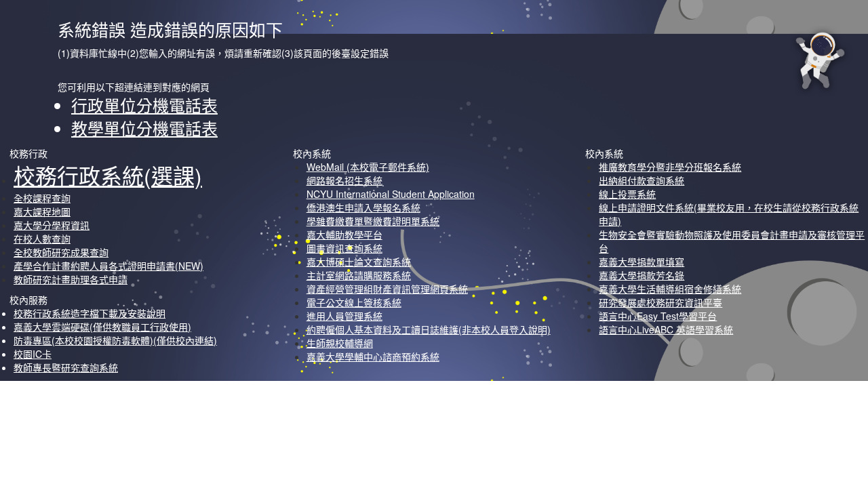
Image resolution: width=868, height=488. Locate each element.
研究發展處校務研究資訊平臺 (660, 302)
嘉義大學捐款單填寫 (641, 261)
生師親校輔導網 (340, 343)
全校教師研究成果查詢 (61, 252)
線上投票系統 (627, 194)
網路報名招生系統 (344, 180)
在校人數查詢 (42, 238)
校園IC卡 (33, 354)
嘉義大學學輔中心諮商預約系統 (373, 356)
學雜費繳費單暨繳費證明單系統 (373, 221)
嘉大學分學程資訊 (52, 225)
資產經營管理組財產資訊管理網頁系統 (387, 289)
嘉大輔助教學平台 (344, 234)
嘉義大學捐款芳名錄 (641, 275)
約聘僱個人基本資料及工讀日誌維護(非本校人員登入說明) (429, 329)
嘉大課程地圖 (42, 211)
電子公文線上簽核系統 (354, 302)
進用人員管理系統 (344, 316)
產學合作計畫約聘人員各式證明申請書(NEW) (108, 265)
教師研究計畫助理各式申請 (70, 279)
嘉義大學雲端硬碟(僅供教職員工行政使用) (102, 326)
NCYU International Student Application (391, 194)
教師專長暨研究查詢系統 (66, 367)
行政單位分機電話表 (144, 105)
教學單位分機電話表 (144, 128)
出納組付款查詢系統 (641, 180)
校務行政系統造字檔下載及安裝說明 (89, 313)
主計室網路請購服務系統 (359, 275)
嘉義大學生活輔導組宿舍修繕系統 (670, 289)
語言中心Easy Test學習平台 (658, 316)
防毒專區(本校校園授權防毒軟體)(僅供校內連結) (115, 340)
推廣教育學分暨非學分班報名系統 (670, 167)
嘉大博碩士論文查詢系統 (359, 261)
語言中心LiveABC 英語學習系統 (666, 329)
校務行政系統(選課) (108, 174)
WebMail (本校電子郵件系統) (368, 167)
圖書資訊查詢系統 (344, 248)
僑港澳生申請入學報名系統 (363, 207)
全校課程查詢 (42, 198)
